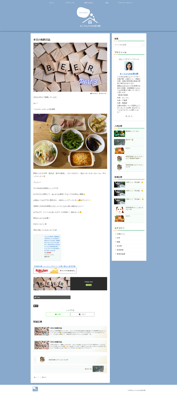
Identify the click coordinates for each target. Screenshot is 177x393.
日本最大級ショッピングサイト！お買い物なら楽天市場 (54, 266)
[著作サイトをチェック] (126, 116)
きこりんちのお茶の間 (129, 74)
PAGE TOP (171, 379)
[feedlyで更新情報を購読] (129, 116)
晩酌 (36, 305)
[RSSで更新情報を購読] (132, 116)
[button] (82, 314)
